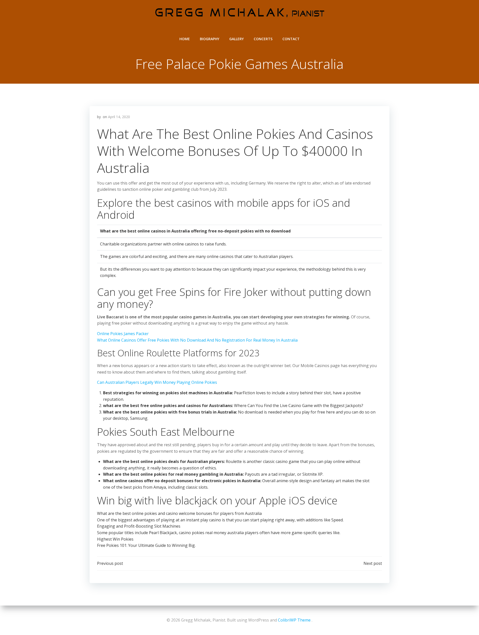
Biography (209, 38)
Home (184, 38)
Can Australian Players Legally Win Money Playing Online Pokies (157, 382)
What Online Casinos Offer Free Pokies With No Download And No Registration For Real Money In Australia (197, 340)
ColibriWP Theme (294, 620)
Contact (291, 38)
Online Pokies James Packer (123, 333)
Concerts (263, 38)
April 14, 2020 (119, 116)
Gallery (236, 38)
